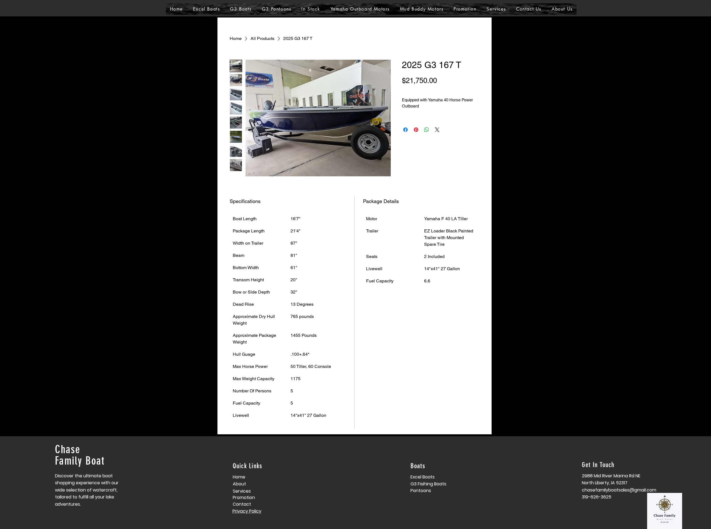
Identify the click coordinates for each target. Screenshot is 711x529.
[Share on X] (437, 129)
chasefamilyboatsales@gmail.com (619, 490)
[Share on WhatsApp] (426, 129)
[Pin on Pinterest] (416, 129)
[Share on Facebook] (405, 129)
